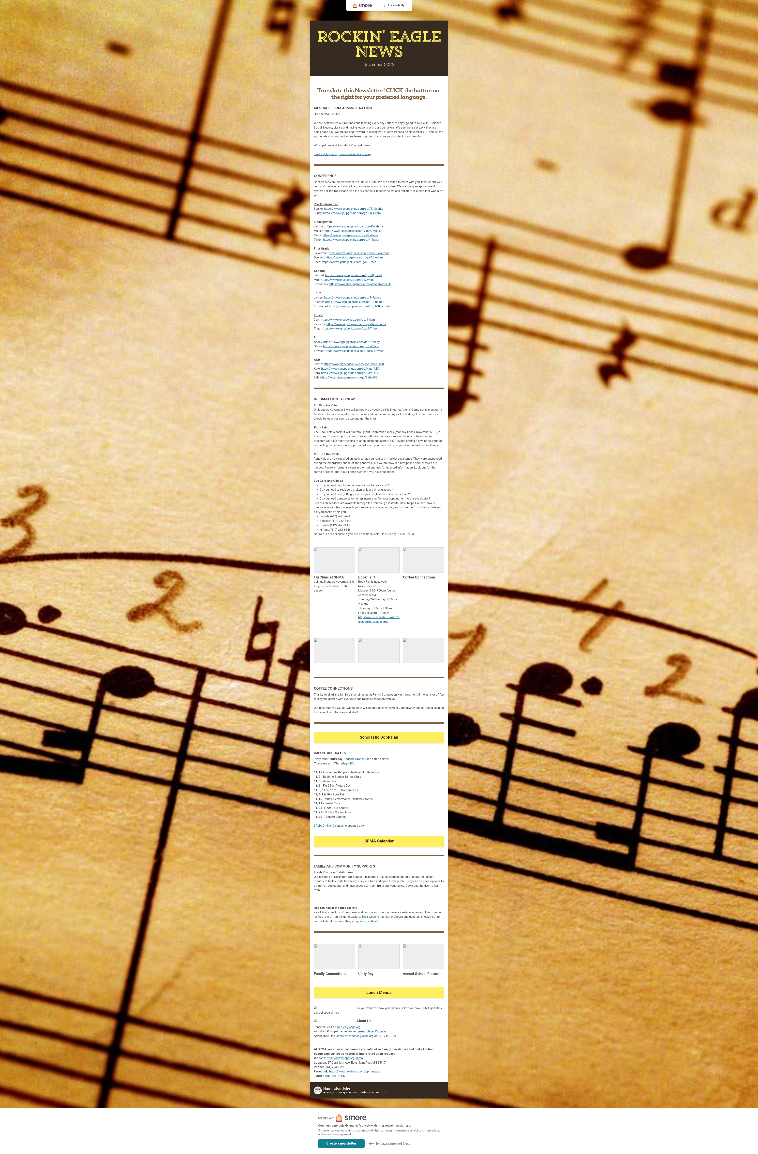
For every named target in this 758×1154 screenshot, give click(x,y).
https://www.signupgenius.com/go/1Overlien (354, 257)
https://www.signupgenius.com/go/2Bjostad (353, 275)
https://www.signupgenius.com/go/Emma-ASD (354, 364)
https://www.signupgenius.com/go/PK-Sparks (353, 208)
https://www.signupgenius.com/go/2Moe (347, 280)
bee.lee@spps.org (348, 1027)
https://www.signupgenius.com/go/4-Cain (348, 319)
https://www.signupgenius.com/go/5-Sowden (355, 351)
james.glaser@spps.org (373, 1031)
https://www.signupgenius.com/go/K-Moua (350, 235)
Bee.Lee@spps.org (326, 154)
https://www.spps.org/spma (345, 1058)
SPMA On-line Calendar (329, 825)
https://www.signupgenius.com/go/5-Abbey (351, 342)
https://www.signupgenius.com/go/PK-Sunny (352, 213)
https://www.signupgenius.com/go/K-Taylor (351, 239)
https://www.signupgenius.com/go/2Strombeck (360, 284)
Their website (370, 916)
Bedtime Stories (354, 759)
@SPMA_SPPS (335, 1076)
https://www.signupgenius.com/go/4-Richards (356, 324)
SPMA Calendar (379, 841)
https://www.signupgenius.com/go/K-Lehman (355, 226)
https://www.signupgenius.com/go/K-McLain (353, 231)
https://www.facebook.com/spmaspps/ (354, 1071)
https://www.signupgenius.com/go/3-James (352, 297)
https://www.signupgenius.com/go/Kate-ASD (350, 368)
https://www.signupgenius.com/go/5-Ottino (351, 346)
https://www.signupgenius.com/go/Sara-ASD (350, 373)
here (337, 1012)
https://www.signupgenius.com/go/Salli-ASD (349, 377)
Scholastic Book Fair (379, 737)
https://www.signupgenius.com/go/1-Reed (349, 262)
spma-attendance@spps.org (354, 1036)
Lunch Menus (379, 992)
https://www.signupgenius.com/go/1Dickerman (359, 253)
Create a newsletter (341, 1143)
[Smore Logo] (362, 5)
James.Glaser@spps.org (355, 154)
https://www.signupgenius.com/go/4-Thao (349, 328)
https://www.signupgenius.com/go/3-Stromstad (360, 306)
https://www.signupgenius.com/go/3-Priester (354, 302)
